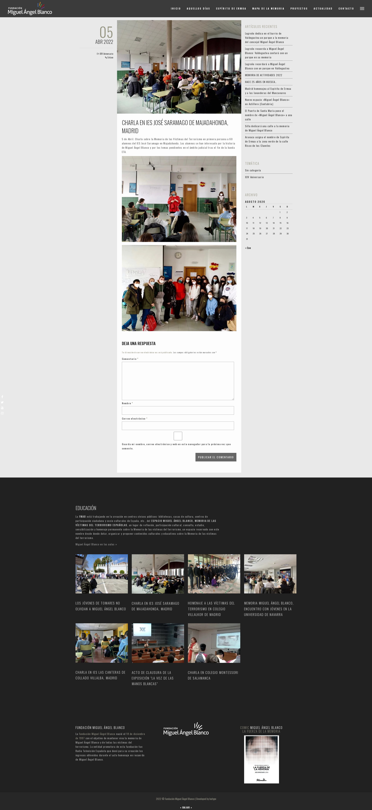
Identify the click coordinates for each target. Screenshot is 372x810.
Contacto (346, 8)
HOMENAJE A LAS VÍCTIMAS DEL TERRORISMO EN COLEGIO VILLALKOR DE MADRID (211, 608)
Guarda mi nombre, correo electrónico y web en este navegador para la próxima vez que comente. (176, 446)
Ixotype (212, 799)
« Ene (248, 248)
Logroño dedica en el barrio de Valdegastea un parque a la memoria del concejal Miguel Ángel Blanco (266, 37)
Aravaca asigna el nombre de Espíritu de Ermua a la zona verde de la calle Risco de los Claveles (267, 141)
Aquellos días (198, 8)
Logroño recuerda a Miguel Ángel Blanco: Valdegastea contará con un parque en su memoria (266, 53)
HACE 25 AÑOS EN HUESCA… (261, 82)
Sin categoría (253, 170)
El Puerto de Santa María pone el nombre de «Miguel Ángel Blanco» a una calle (268, 115)
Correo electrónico (134, 418)
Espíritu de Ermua (231, 8)
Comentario (130, 358)
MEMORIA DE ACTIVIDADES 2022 (263, 75)
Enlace (110, 57)
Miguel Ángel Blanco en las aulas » (96, 544)
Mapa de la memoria (268, 8)
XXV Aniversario (106, 53)
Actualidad (323, 8)
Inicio (176, 8)
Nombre (127, 403)
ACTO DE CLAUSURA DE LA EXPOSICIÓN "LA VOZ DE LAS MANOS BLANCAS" (153, 678)
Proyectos (299, 8)
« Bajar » (186, 807)
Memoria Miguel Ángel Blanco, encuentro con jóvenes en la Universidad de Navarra (269, 608)
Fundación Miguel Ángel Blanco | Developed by (187, 799)
